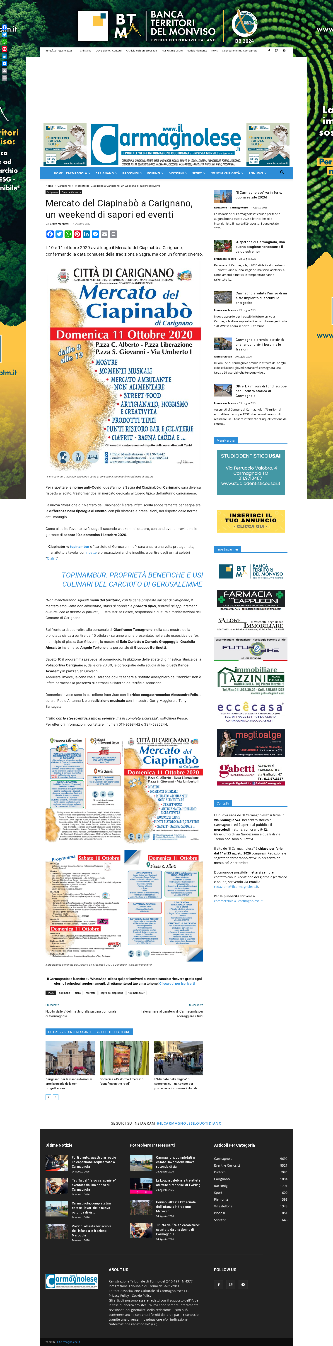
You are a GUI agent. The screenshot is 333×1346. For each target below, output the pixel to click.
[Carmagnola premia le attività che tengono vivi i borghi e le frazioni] (223, 344)
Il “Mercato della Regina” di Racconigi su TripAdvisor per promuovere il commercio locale (175, 1083)
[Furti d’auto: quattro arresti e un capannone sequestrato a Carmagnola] (57, 1163)
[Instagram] (276, 50)
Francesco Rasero (225, 258)
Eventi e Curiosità (71, 192)
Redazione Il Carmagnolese (231, 207)
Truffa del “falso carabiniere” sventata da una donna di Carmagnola (94, 1185)
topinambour (136, 992)
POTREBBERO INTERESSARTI (69, 1032)
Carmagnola (76, 173)
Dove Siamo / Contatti (109, 50)
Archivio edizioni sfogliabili (141, 50)
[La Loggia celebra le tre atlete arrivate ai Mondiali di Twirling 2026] (141, 1186)
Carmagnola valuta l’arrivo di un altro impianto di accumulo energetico (261, 298)
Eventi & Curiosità (225, 173)
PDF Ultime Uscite (172, 50)
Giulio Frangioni (59, 223)
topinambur (79, 546)
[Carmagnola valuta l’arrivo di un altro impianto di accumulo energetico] (223, 297)
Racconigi (130, 173)
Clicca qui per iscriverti (177, 983)
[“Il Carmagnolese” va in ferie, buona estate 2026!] (223, 196)
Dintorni (176, 173)
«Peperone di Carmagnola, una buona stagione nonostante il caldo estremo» (260, 247)
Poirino (153, 173)
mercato (91, 992)
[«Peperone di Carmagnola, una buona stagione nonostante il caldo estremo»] (223, 246)
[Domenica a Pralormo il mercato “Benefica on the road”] (124, 1058)
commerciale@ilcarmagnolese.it (238, 901)
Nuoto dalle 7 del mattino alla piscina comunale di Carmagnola (81, 1013)
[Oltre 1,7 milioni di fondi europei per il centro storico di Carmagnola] (223, 390)
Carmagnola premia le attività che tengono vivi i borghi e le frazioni (260, 344)
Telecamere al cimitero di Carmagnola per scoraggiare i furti (172, 1013)
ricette (91, 552)
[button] (282, 173)
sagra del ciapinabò (112, 992)
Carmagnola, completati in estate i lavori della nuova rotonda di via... (91, 1208)
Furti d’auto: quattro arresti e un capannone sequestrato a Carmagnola (94, 1162)
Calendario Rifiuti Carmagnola (239, 50)
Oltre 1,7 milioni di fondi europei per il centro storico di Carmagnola (261, 391)
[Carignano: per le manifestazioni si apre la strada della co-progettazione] (70, 1058)
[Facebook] (269, 50)
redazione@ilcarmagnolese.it (236, 886)
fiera (78, 992)
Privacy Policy (119, 1295)
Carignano (105, 173)
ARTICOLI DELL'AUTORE (113, 1032)
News (214, 50)
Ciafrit (51, 558)
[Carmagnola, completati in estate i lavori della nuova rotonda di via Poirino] (57, 1209)
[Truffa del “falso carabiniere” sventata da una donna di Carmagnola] (57, 1186)
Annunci (256, 173)
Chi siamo (86, 50)
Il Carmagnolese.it (68, 1342)
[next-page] (55, 1097)
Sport (197, 173)
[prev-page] (48, 1097)
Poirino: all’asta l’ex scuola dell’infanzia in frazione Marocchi (91, 1230)
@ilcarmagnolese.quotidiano (189, 1123)
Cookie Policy (141, 1295)
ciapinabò (64, 992)
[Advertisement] (166, 88)
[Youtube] (284, 50)
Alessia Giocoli (223, 356)
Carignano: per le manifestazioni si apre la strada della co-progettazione (69, 1083)
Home (58, 173)
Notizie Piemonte (197, 50)
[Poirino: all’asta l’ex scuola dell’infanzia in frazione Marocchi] (57, 1232)
